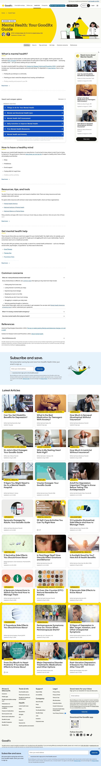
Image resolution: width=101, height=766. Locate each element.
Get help (51, 45)
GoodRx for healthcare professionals (24, 698)
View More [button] (51, 679)
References (73, 45)
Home (3, 13)
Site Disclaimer (56, 700)
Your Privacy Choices (58, 713)
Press (37, 704)
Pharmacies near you (24, 694)
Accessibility (39, 694)
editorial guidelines (20, 345)
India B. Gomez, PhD (38, 33)
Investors (38, 718)
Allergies (21, 714)
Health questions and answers (26, 725)
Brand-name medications (8, 716)
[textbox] (22, 369)
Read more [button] (5, 85)
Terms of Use (26, 378)
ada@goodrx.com (94, 745)
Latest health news (23, 706)
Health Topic (11, 13)
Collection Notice (57, 703)
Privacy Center (56, 694)
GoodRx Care (5, 725)
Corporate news (40, 721)
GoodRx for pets (6, 719)
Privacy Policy (43, 378)
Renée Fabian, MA (20, 33)
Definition (27, 45)
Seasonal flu (22, 723)
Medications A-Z (6, 703)
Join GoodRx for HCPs (93, 1)
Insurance (4, 694)
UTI (20, 717)
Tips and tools (43, 45)
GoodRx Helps (39, 713)
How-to (34, 45)
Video (20, 709)
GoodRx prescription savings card (9, 700)
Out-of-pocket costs (7, 713)
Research (38, 707)
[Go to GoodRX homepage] (7, 5)
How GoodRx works (23, 692)
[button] (56, 5)
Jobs (37, 716)
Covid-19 (21, 720)
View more (86, 139)
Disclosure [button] (61, 99)
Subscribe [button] (40, 369)
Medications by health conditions (7, 707)
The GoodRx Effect (40, 710)
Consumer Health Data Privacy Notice (59, 709)
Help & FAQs (39, 692)
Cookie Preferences (58, 706)
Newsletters (22, 711)
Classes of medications (8, 711)
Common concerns (62, 45)
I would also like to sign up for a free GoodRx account (25, 373)
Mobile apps (5, 696)
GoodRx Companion (7, 722)
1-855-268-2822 (84, 745)
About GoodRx (39, 701)
